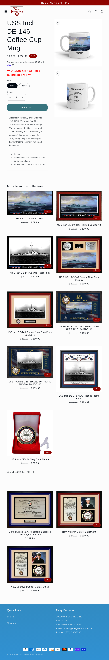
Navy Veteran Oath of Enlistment (79, 532)
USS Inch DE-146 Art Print (30, 218)
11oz (12, 86)
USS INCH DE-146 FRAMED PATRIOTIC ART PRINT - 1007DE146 (79, 327)
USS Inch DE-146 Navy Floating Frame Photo (79, 397)
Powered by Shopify (35, 654)
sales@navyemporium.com (78, 628)
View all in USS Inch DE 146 (20, 472)
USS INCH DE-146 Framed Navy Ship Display (79, 278)
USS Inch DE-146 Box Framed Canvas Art (79, 225)
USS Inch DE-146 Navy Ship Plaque (30, 459)
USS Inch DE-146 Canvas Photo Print (30, 273)
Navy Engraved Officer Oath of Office (30, 587)
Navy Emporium (20, 654)
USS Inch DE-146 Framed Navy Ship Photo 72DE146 (30, 333)
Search (10, 617)
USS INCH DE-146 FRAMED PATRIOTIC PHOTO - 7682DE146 (30, 383)
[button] (6, 11)
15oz (24, 86)
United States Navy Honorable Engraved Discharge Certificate (30, 533)
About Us (11, 623)
